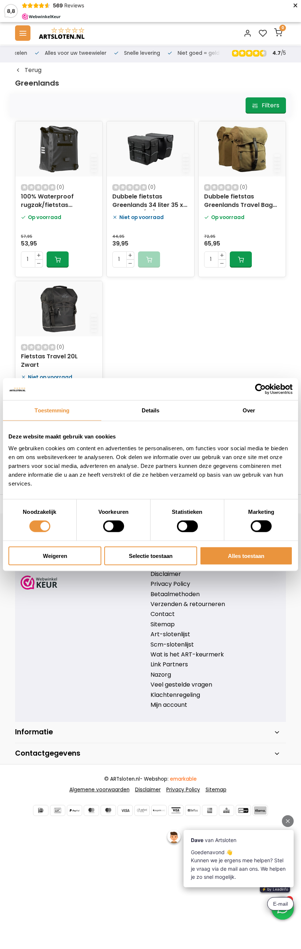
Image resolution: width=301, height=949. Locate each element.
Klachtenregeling (175, 695)
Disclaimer (165, 574)
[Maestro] (108, 810)
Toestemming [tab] (52, 410)
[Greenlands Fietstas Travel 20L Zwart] (58, 308)
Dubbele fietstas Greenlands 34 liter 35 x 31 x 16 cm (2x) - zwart (147, 201)
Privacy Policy (170, 584)
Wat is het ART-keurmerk (187, 655)
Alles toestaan (246, 555)
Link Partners (169, 664)
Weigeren (55, 555)
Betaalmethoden (175, 594)
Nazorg (160, 675)
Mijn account (168, 705)
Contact (162, 614)
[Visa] (125, 810)
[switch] (113, 526)
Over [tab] (249, 410)
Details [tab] (151, 410)
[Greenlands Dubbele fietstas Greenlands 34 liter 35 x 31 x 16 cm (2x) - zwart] (150, 148)
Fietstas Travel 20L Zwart (49, 360)
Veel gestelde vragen (181, 685)
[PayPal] (74, 810)
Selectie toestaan (151, 555)
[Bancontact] (57, 810)
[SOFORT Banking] (142, 810)
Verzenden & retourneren (187, 604)
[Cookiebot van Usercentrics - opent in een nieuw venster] (260, 389)
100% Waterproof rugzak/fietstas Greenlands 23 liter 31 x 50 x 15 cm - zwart (55, 201)
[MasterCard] (91, 810)
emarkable (183, 779)
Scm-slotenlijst (172, 645)
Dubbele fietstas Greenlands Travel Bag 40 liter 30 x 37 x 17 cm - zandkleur (240, 201)
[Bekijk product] (58, 259)
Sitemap (162, 624)
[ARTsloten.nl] (61, 33)
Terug (33, 70)
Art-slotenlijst (170, 634)
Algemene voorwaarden (99, 789)
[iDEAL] (40, 810)
